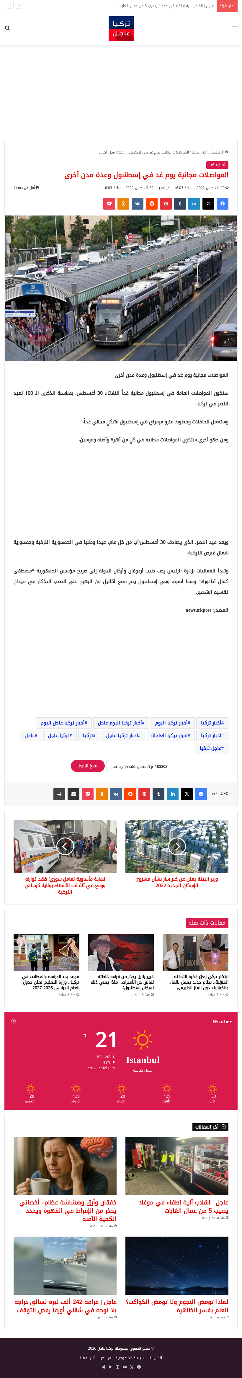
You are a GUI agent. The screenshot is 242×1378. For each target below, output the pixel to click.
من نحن (105, 1357)
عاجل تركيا (210, 748)
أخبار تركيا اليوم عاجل (120, 722)
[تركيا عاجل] (121, 28)
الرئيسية (217, 152)
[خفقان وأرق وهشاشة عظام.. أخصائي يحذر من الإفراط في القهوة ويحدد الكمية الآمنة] (65, 1166)
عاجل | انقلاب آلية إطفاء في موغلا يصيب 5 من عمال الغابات (183, 1206)
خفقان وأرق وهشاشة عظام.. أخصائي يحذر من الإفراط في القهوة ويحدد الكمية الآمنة (144, 5)
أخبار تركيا (199, 152)
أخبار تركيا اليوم (171, 722)
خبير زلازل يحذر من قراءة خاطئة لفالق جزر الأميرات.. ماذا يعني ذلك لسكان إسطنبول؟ (122, 982)
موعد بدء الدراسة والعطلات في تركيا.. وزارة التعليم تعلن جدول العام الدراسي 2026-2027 (50, 982)
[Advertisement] (121, 92)
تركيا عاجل (59, 735)
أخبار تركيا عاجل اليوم (63, 722)
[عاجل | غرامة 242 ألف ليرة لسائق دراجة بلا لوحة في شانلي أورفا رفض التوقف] (65, 1266)
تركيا (88, 735)
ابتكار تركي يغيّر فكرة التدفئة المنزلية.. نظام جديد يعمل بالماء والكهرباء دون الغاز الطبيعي (198, 982)
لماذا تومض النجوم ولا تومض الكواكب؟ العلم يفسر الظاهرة (177, 1306)
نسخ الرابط (87, 766)
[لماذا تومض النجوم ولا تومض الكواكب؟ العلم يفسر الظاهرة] (176, 1266)
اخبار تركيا (211, 735)
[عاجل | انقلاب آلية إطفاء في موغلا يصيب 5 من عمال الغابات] (176, 1166)
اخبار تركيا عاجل (122, 735)
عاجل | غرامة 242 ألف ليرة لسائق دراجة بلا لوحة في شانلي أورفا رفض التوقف (65, 1306)
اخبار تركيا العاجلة (169, 735)
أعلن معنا (87, 1357)
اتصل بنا (155, 1357)
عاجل (30, 735)
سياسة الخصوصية (130, 1357)
